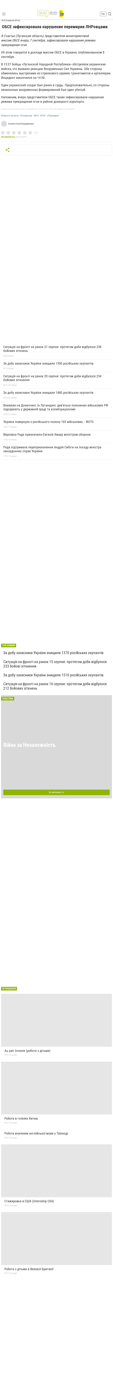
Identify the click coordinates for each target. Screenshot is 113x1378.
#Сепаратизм (26, 115)
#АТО (36, 115)
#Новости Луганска (10, 115)
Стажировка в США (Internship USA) (29, 1201)
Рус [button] (103, 14)
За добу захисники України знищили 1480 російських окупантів (48, 393)
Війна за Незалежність (29, 745)
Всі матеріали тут (56, 792)
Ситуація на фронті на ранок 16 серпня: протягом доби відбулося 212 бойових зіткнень (55, 686)
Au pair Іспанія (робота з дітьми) (27, 1051)
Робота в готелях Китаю (21, 1118)
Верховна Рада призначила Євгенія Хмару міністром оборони (47, 434)
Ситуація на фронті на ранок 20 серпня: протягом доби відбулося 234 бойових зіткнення (52, 378)
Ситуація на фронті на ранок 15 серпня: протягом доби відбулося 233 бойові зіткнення (55, 663)
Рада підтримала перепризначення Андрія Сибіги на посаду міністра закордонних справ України (52, 449)
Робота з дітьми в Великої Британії (28, 1269)
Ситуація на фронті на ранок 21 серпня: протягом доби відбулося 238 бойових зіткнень (52, 349)
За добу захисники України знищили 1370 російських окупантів (53, 652)
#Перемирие (53, 115)
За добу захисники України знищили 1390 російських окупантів (48, 363)
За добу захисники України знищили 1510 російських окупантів (53, 675)
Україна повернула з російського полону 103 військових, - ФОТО (48, 422)
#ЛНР (43, 115)
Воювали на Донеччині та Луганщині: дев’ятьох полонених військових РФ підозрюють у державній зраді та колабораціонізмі (55, 407)
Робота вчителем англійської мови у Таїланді (36, 1133)
